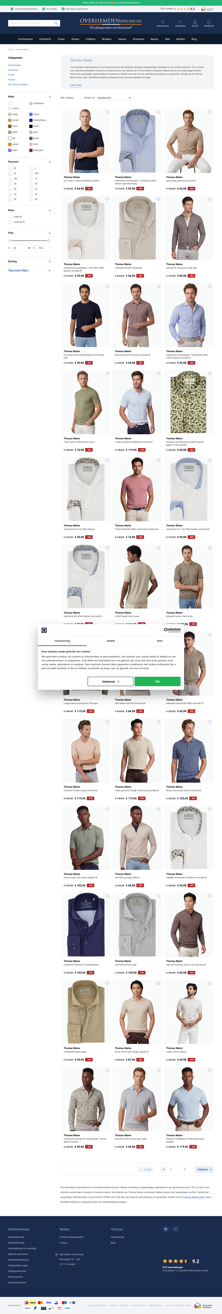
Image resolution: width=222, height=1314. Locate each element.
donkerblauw (39, 120)
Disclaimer (124, 1305)
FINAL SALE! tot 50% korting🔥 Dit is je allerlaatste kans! (111, 3)
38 (15, 184)
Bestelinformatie (16, 1237)
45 (36, 199)
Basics (154, 39)
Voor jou (117, 1229)
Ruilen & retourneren (18, 1254)
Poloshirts (45, 39)
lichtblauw (38, 103)
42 (15, 194)
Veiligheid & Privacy (156, 1305)
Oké (157, 681)
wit (13, 138)
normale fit (19, 222)
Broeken (106, 39)
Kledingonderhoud (17, 1271)
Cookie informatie (138, 1305)
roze (35, 144)
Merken (180, 39)
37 (36, 178)
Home (10, 49)
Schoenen (138, 39)
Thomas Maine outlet (193, 1197)
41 (36, 189)
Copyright (113, 1305)
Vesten (75, 39)
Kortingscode (117, 1237)
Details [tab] (111, 641)
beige (15, 114)
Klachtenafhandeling (18, 1260)
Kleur (11, 210)
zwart (36, 126)
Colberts (90, 39)
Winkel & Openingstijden (71, 1237)
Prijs (10, 232)
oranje (15, 144)
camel (15, 120)
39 (36, 184)
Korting (12, 261)
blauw (36, 114)
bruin (14, 126)
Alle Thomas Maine (18, 84)
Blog (194, 39)
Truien (61, 39)
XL (15, 173)
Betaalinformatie (16, 1243)
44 (15, 199)
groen (36, 138)
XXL (37, 173)
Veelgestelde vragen (18, 1265)
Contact (63, 1243)
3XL (16, 178)
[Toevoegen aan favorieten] (107, 112)
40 (15, 189)
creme (15, 108)
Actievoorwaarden (17, 1282)
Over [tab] (160, 641)
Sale (167, 39)
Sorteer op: (89, 97)
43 (36, 194)
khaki (15, 132)
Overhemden (25, 39)
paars (15, 150)
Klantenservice (19, 1229)
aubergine (38, 150)
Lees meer (76, 84)
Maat (11, 96)
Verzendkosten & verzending (22, 1248)
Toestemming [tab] (62, 641)
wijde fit (18, 217)
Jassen (122, 39)
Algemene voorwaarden (96, 1305)
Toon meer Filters (18, 270)
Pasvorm (13, 161)
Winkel (64, 1229)
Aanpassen (108, 681)
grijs (35, 132)
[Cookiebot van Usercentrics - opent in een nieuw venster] (166, 630)
